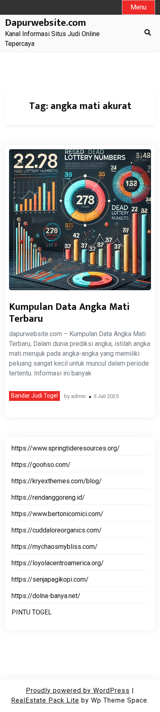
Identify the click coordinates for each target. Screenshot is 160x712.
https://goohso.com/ (41, 465)
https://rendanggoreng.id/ (48, 497)
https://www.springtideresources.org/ (65, 448)
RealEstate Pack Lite (45, 700)
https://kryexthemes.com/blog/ (56, 481)
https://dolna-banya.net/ (45, 596)
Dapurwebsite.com (45, 23)
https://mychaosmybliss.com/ (54, 546)
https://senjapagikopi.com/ (50, 579)
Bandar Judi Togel (34, 395)
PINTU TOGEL (31, 612)
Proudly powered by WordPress (78, 690)
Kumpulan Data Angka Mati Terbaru (69, 313)
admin (78, 396)
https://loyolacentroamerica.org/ (57, 563)
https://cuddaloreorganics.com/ (56, 530)
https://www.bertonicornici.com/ (57, 514)
